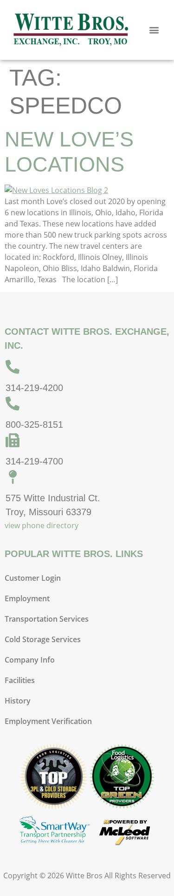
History (18, 701)
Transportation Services (47, 619)
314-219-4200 (34, 388)
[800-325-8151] (12, 404)
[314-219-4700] (12, 440)
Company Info (30, 660)
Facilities (20, 680)
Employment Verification (48, 721)
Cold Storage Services (43, 639)
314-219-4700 (34, 461)
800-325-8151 (34, 424)
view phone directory (41, 525)
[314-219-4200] (12, 367)
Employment (27, 598)
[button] (154, 30)
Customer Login (33, 578)
